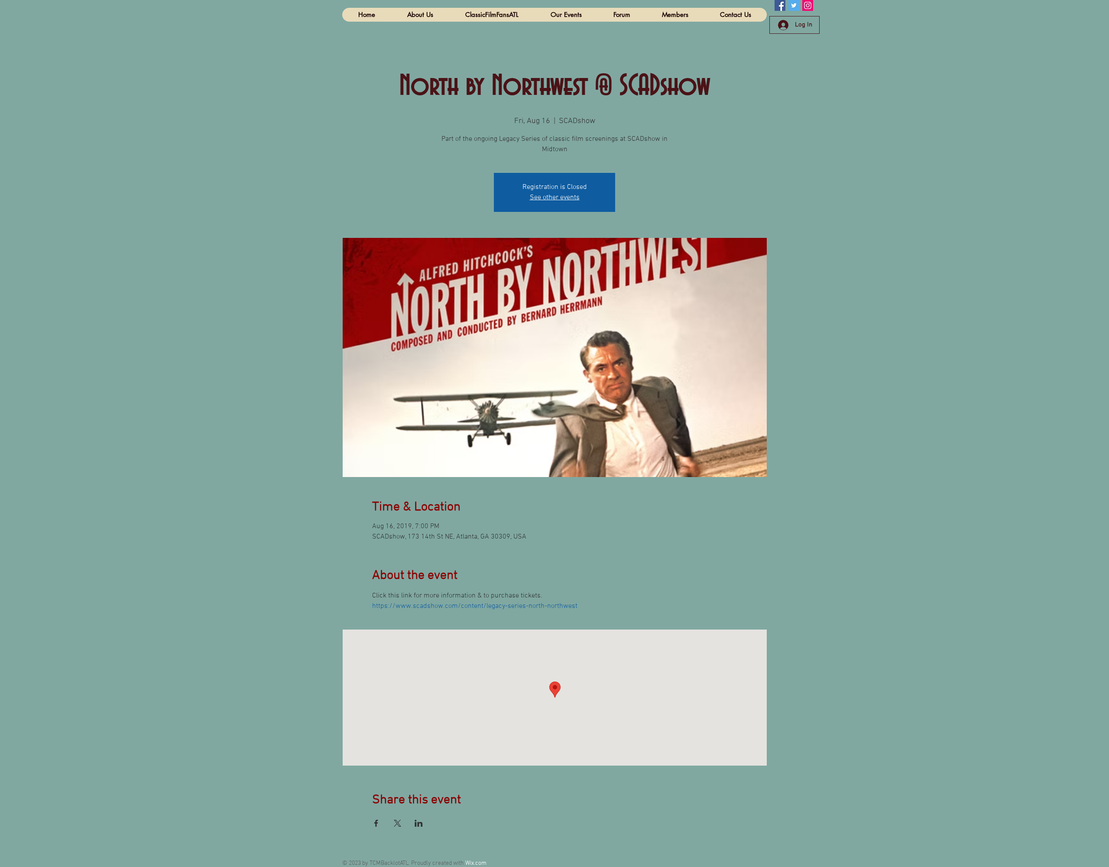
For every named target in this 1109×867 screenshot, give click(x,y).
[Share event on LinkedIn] (419, 823)
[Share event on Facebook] (376, 823)
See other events (555, 197)
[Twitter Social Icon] (793, 5)
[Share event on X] (397, 823)
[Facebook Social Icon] (780, 5)
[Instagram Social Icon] (807, 5)
